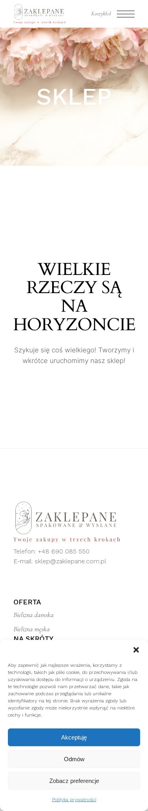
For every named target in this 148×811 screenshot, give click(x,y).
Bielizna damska (33, 614)
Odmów (74, 759)
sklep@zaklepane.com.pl (70, 561)
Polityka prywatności (74, 799)
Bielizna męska (31, 629)
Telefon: (25, 551)
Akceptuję (74, 737)
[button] (136, 650)
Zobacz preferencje (74, 780)
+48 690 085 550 (64, 551)
